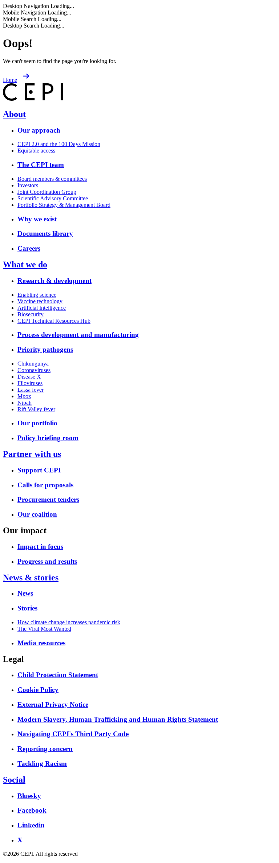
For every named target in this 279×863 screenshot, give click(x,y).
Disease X (29, 377)
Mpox (24, 396)
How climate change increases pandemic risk (68, 622)
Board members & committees (52, 179)
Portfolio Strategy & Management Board (63, 205)
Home (10, 80)
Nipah (24, 403)
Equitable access (36, 150)
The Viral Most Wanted (44, 629)
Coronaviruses (33, 370)
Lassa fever (30, 390)
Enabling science (36, 295)
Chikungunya (33, 363)
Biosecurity (30, 314)
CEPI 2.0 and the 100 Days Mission (58, 144)
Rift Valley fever (36, 409)
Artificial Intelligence (41, 308)
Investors (27, 185)
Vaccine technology (39, 301)
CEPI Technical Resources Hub (53, 321)
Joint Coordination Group (46, 192)
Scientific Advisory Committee (52, 198)
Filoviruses (30, 383)
